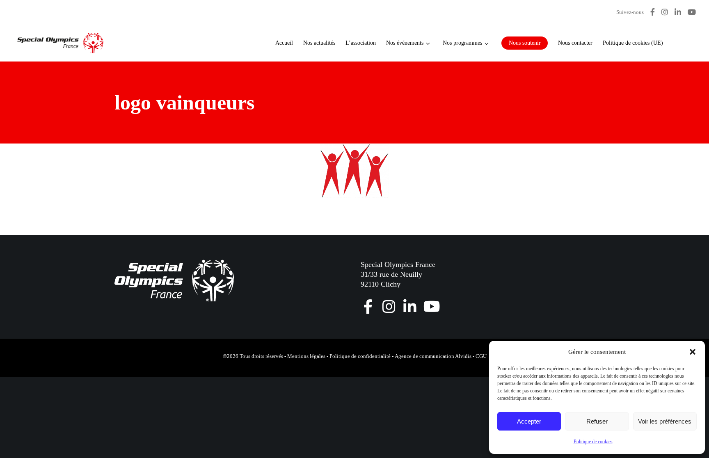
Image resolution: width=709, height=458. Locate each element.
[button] (692, 352)
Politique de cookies (593, 441)
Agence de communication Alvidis (433, 356)
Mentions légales (306, 356)
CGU (481, 356)
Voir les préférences (664, 421)
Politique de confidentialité (360, 356)
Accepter (529, 421)
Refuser (597, 421)
